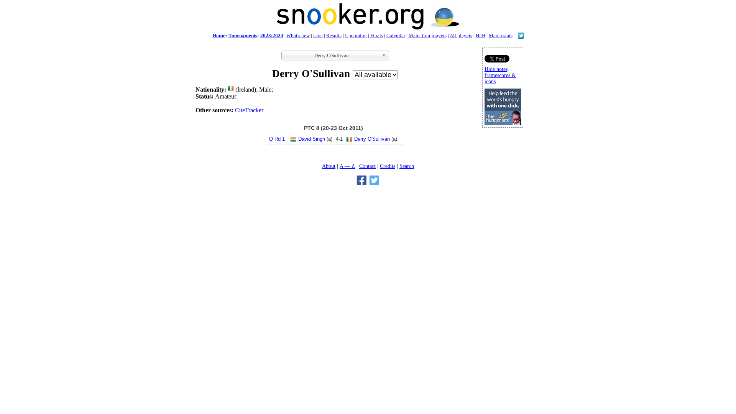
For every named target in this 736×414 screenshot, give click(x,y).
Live (318, 35)
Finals (376, 35)
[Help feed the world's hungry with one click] (503, 123)
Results (334, 35)
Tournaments (242, 35)
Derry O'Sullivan (372, 139)
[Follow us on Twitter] (521, 36)
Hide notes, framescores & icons (500, 75)
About (328, 166)
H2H (480, 35)
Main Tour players (428, 35)
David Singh (311, 139)
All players (461, 35)
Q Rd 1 (277, 139)
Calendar (395, 35)
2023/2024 (271, 35)
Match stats (501, 35)
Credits (387, 166)
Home (218, 35)
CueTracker (249, 110)
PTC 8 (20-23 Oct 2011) (333, 128)
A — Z (347, 166)
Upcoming (356, 35)
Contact (367, 166)
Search (406, 166)
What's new (298, 35)
